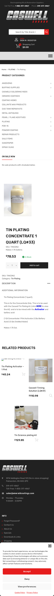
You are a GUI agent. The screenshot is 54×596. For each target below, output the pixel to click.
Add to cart (34, 265)
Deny (27, 579)
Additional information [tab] (15, 290)
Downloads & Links (12, 537)
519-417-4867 (43, 6)
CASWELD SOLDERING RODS (14, 92)
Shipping (8, 541)
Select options (50, 395)
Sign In (23, 40)
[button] (49, 546)
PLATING (11, 69)
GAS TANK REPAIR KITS (12, 109)
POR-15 (5, 126)
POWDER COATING (10, 130)
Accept (27, 571)
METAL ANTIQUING (10, 113)
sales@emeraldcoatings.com (20, 493)
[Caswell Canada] (27, 22)
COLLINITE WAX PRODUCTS (14, 104)
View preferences (27, 586)
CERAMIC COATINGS (11, 96)
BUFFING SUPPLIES (11, 87)
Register (32, 40)
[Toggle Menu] (50, 56)
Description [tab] (9, 283)
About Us (8, 529)
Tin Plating (15, 278)
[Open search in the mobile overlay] (28, 32)
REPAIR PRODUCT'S (10, 134)
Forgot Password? (12, 521)
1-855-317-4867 (22, 6)
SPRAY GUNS (8, 147)
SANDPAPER (7, 143)
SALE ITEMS (7, 139)
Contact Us (9, 525)
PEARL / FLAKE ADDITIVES (14, 117)
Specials (7, 533)
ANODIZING (7, 83)
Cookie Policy (20, 593)
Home (4, 69)
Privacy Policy (32, 593)
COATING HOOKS (9, 100)
